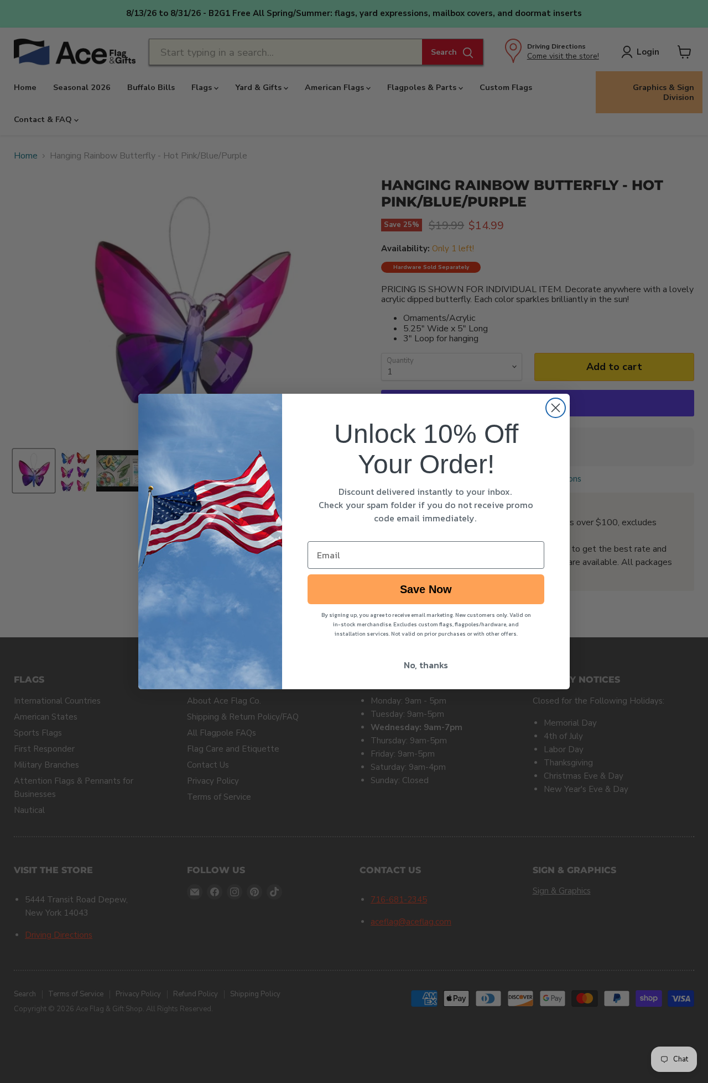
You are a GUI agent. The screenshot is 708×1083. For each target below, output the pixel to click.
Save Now (426, 589)
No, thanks (426, 665)
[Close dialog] (555, 408)
